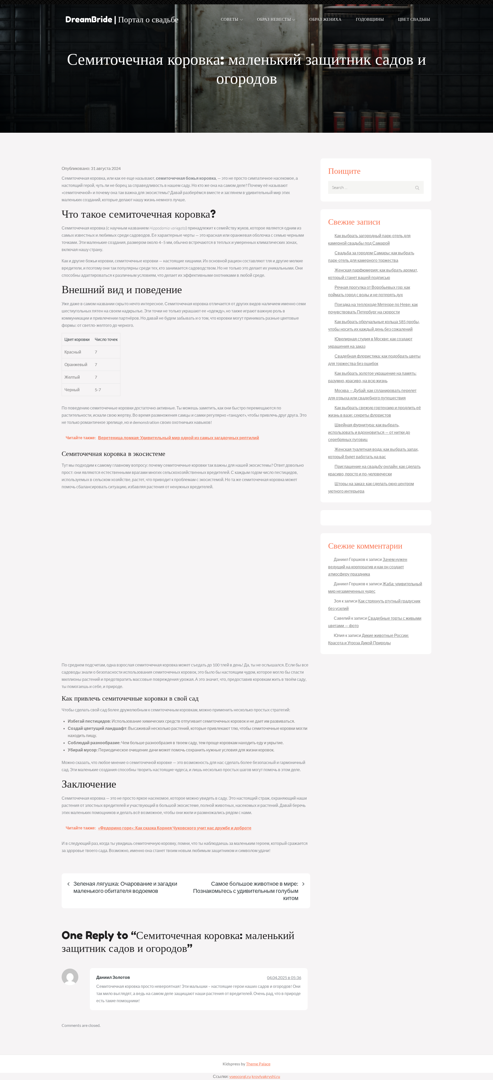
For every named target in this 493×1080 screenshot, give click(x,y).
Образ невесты (274, 19)
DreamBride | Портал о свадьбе (121, 19)
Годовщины (370, 19)
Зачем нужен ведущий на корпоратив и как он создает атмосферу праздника (367, 566)
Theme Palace (258, 1063)
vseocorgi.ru (240, 1076)
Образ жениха (325, 19)
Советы (230, 19)
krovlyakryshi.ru (266, 1076)
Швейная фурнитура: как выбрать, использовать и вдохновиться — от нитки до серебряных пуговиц (369, 432)
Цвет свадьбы (414, 19)
